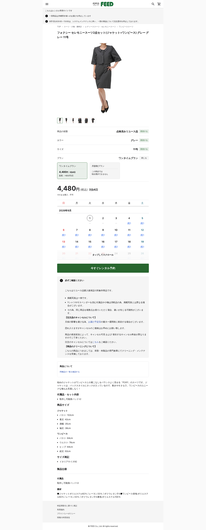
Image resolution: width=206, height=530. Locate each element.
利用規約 (60, 509)
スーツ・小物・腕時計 (73, 26)
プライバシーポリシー (66, 513)
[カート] (159, 4)
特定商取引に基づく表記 (67, 506)
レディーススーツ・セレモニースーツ (100, 26)
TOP (59, 26)
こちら (95, 342)
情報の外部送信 (63, 517)
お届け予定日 (94, 321)
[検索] (153, 4)
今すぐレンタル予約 (103, 268)
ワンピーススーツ (126, 26)
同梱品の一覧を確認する (70, 372)
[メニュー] (47, 4)
